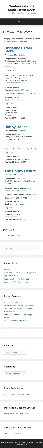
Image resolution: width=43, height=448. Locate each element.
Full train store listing (11, 235)
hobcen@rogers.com (17, 204)
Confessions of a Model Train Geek (21, 8)
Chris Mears (9, 302)
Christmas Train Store (18, 49)
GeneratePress (21, 445)
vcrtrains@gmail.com (18, 100)
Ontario (22, 55)
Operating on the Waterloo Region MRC (20, 272)
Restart (7, 269)
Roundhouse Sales (21, 320)
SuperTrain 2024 (11, 276)
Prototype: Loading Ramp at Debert (19, 279)
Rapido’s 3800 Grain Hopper (16, 282)
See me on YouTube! (13, 433)
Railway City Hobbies (24, 305)
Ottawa (11, 104)
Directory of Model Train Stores (17, 394)
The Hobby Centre (20, 171)
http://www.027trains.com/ (22, 90)
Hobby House (16, 127)
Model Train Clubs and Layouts (17, 414)
